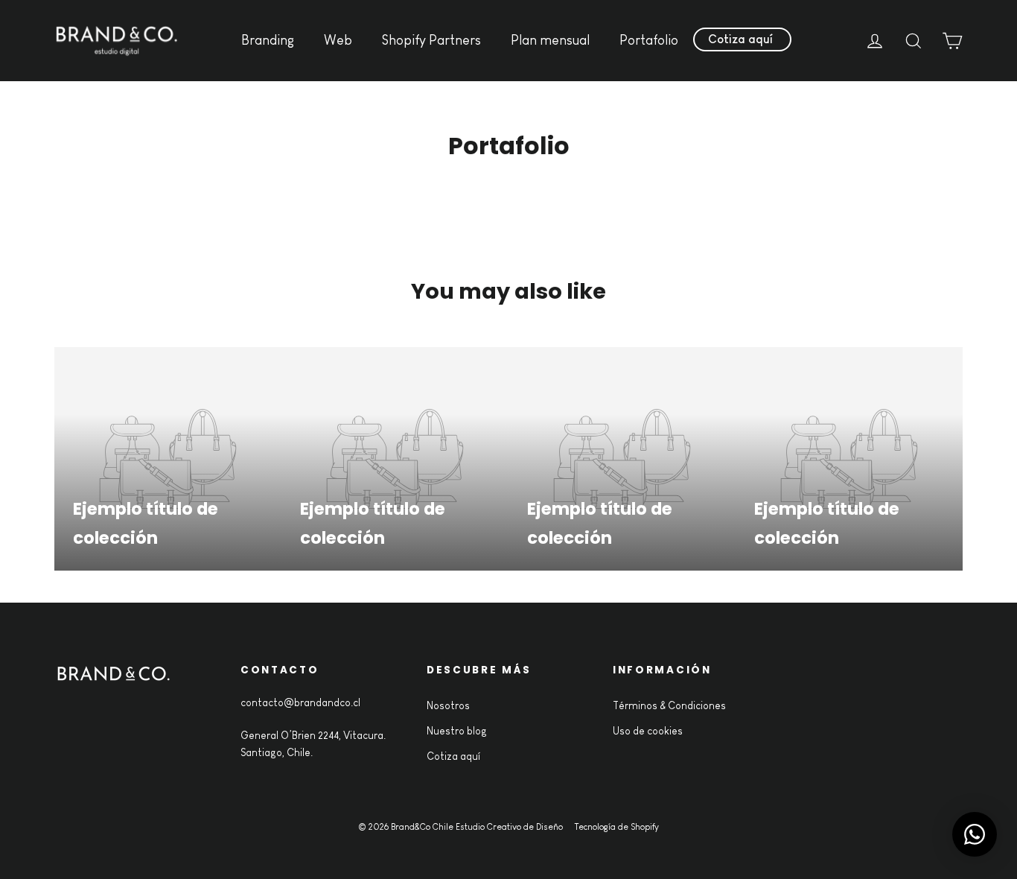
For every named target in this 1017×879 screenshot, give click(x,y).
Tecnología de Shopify (617, 827)
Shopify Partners (431, 40)
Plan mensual (550, 40)
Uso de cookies (648, 731)
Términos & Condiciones (669, 705)
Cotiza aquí (740, 39)
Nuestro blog (457, 731)
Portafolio (648, 40)
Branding (267, 40)
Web (338, 40)
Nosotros (448, 705)
